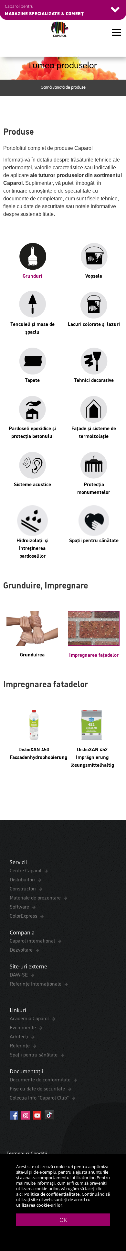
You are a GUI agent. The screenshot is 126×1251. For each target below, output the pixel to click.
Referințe (20, 1045)
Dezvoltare (22, 949)
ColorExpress (24, 915)
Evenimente (23, 1027)
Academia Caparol (30, 1018)
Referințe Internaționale (36, 983)
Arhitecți (19, 1036)
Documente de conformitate (41, 1079)
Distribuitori (23, 879)
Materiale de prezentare (36, 897)
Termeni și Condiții (26, 1152)
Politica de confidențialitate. (52, 1194)
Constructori (23, 888)
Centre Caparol (26, 870)
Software (20, 906)
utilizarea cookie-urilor (39, 1205)
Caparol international (33, 940)
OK (63, 1219)
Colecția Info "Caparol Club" (40, 1097)
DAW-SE (19, 974)
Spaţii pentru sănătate (34, 1054)
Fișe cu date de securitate (38, 1088)
